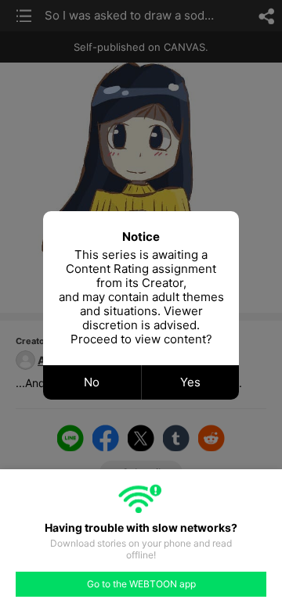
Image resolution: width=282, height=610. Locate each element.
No (91, 382)
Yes (190, 382)
